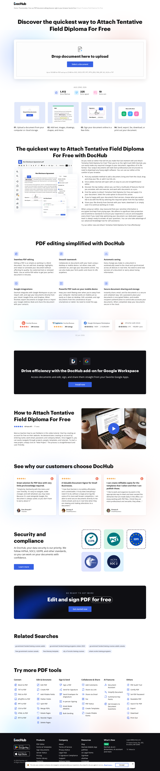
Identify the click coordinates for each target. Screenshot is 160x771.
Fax (87, 699)
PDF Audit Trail (136, 685)
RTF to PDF (22, 718)
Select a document (80, 64)
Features (39, 761)
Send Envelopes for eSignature (70, 695)
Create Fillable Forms (91, 714)
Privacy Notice (64, 750)
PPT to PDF (22, 704)
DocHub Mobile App (89, 747)
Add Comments (92, 685)
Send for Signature (70, 690)
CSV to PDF (22, 708)
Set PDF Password (137, 694)
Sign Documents (42, 750)
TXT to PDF (22, 690)
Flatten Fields (46, 699)
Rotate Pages (46, 713)
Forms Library (41, 758)
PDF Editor (40, 744)
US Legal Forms (87, 753)
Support (62, 758)
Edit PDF (44, 685)
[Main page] (20, 4)
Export (133, 708)
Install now (80, 384)
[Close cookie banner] (133, 764)
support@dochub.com (133, 740)
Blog (83, 744)
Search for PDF (136, 704)
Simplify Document (115, 692)
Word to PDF (23, 685)
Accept (121, 765)
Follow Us (132, 749)
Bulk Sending (68, 713)
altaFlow (84, 758)
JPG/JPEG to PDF (24, 699)
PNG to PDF (22, 694)
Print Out (134, 718)
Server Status (41, 753)
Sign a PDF (67, 685)
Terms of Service (65, 747)
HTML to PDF (23, 713)
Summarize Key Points (114, 698)
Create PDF (45, 690)
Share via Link (91, 690)
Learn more (24, 567)
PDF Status (90, 704)
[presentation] (80, 59)
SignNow (84, 755)
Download (134, 713)
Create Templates (92, 708)
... (108, 765)
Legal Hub (63, 753)
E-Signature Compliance (68, 755)
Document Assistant (112, 686)
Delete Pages (46, 722)
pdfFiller (84, 750)
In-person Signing (70, 701)
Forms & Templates (44, 747)
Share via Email (92, 694)
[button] (113, 428)
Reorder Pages (46, 718)
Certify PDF (134, 690)
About (61, 744)
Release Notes (64, 761)
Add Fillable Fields (48, 694)
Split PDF (44, 704)
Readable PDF (135, 699)
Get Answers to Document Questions (114, 706)
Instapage (85, 761)
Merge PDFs (45, 708)
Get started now (80, 609)
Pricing (39, 755)
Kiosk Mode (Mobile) (67, 707)
